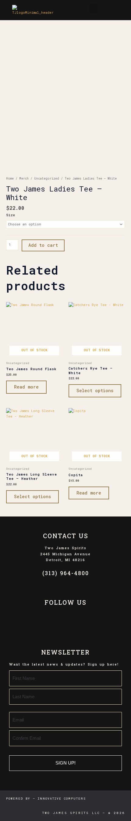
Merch (24, 178)
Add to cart (43, 245)
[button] (93, 8)
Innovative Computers (62, 799)
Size (10, 215)
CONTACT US (65, 536)
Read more (26, 387)
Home (10, 178)
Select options (94, 390)
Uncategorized (46, 178)
